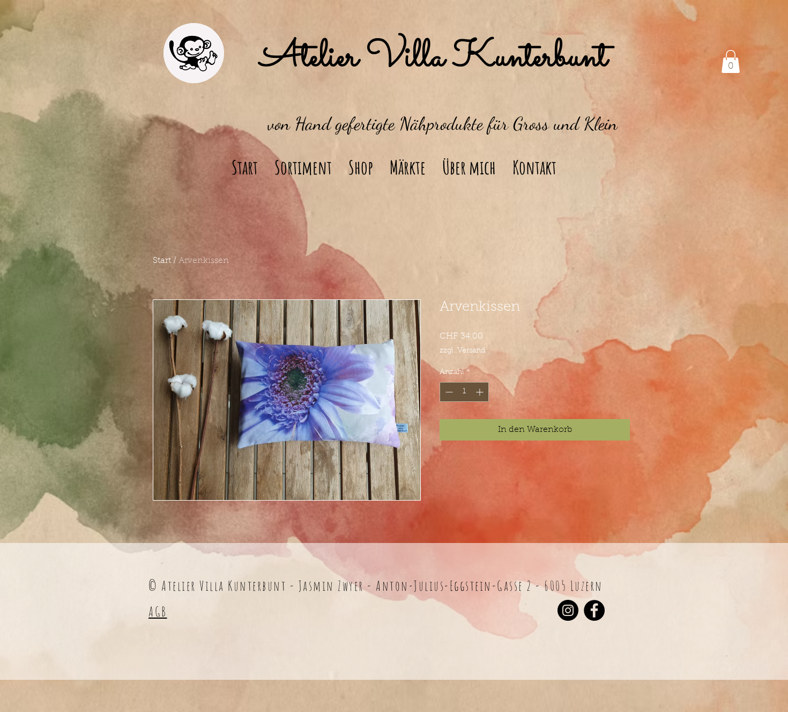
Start (162, 260)
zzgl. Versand (462, 351)
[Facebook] (594, 610)
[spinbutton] (464, 392)
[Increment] (480, 392)
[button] (730, 61)
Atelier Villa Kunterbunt (433, 58)
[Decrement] (448, 392)
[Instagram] (567, 610)
